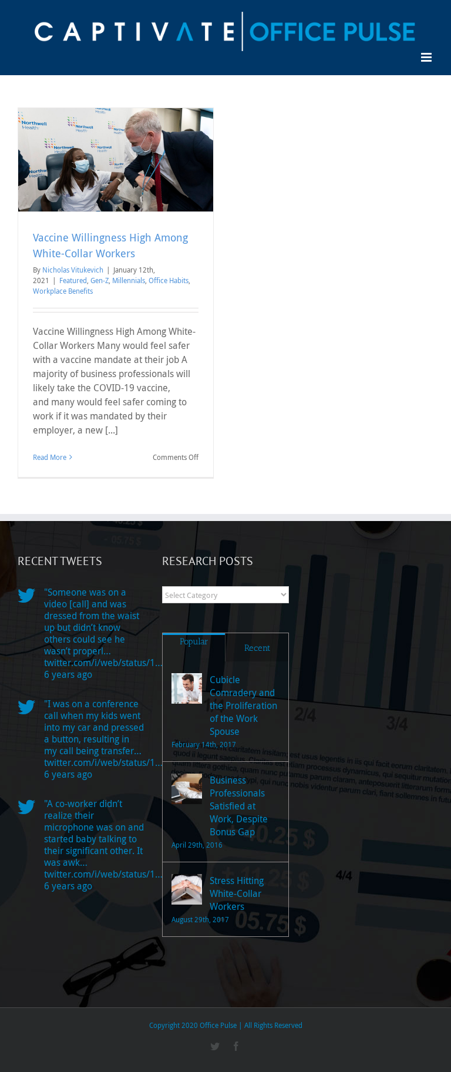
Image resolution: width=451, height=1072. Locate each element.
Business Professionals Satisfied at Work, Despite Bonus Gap (239, 806)
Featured (73, 280)
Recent (257, 648)
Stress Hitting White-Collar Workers (237, 893)
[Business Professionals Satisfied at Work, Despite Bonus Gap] (186, 789)
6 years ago (68, 674)
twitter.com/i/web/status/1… (103, 662)
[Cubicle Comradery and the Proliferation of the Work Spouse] (186, 688)
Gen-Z (99, 280)
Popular (194, 641)
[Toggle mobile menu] (427, 57)
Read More (49, 457)
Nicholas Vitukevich (72, 269)
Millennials (128, 280)
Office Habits (169, 280)
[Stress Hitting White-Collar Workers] (186, 889)
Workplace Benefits (63, 290)
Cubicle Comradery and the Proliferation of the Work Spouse (243, 705)
